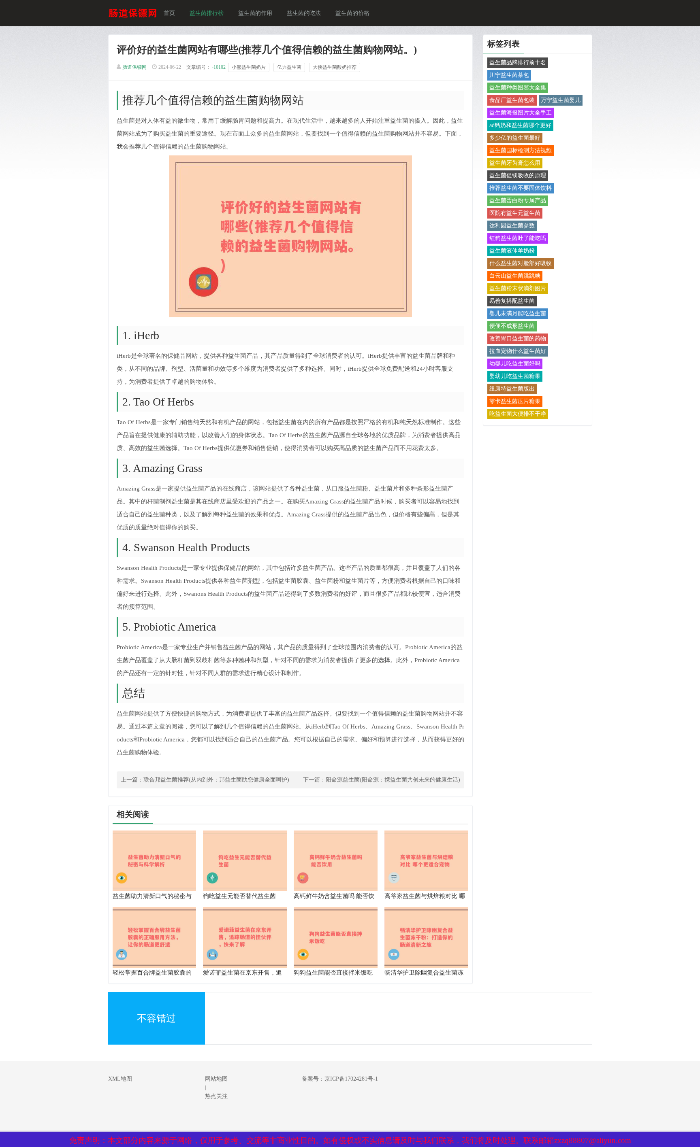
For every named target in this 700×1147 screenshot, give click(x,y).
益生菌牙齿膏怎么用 (514, 163)
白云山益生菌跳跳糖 (514, 276)
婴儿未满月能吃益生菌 (517, 313)
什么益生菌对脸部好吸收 (520, 263)
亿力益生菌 (289, 67)
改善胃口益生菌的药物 (517, 339)
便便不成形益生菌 (512, 326)
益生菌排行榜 (207, 13)
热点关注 (216, 1096)
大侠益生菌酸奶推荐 (334, 67)
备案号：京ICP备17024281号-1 (340, 1079)
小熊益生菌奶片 (249, 67)
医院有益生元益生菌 (514, 213)
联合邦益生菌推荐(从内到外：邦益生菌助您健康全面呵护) (216, 780)
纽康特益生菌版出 (512, 389)
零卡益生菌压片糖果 (514, 401)
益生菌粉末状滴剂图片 (517, 288)
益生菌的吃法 (304, 13)
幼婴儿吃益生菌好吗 (514, 364)
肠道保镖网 (134, 67)
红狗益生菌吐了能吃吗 (517, 238)
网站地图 (216, 1079)
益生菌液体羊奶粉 (512, 251)
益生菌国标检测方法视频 (520, 150)
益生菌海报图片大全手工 (520, 113)
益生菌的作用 (255, 13)
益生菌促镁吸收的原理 (517, 175)
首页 (169, 13)
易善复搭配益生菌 (512, 301)
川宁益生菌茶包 (509, 75)
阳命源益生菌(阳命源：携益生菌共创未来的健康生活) (393, 780)
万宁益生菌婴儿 (560, 100)
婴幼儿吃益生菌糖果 (514, 376)
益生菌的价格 (352, 13)
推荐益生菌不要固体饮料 (520, 188)
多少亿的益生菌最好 (514, 138)
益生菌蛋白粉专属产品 (517, 201)
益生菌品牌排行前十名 (517, 62)
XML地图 (120, 1079)
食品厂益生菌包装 (512, 100)
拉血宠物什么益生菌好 (517, 351)
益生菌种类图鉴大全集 (517, 88)
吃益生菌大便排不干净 (517, 414)
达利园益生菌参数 (512, 226)
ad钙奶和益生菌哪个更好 (520, 125)
